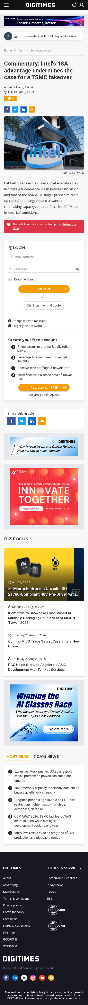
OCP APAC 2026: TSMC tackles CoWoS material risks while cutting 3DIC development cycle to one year (42, 821)
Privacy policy (12, 905)
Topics (51, 891)
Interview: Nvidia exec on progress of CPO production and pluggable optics (44, 835)
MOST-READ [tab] (17, 756)
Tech (21, 50)
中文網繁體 (10, 939)
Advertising (10, 885)
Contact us (10, 919)
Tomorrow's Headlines (62, 878)
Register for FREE (44, 387)
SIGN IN (44, 289)
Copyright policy (13, 912)
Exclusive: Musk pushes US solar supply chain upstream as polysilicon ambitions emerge (43, 776)
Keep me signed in (26, 279)
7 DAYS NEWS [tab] (46, 756)
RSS (49, 898)
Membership (11, 891)
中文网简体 (10, 946)
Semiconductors (41, 50)
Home (8, 50)
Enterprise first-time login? (29, 321)
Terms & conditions (16, 898)
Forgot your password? (27, 326)
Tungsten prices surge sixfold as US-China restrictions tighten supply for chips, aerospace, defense (44, 804)
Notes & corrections (16, 925)
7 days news (55, 885)
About (7, 878)
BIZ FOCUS (16, 538)
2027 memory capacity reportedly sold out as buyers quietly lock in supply (46, 790)
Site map (9, 932)
